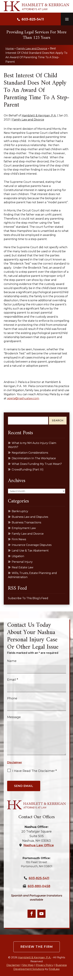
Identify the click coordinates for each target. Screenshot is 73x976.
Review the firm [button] (36, 947)
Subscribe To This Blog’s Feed (28, 598)
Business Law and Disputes (30, 516)
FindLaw (54, 969)
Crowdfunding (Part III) (27, 469)
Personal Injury (22, 561)
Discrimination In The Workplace (34, 458)
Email (12, 680)
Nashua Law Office (38, 845)
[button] (67, 19)
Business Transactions (26, 522)
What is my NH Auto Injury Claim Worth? (32, 445)
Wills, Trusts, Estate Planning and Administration (32, 575)
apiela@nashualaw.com (23, 398)
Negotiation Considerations (30, 452)
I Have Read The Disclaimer (34, 771)
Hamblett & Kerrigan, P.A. (39, 115)
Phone (12, 698)
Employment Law (24, 528)
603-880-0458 (39, 886)
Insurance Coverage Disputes (31, 545)
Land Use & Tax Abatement (30, 550)
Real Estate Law (22, 567)
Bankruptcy (20, 511)
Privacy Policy (44, 965)
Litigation (18, 556)
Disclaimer (14, 762)
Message (14, 717)
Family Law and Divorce (28, 119)
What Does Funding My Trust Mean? (37, 464)
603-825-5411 (33, 19)
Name (11, 661)
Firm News (19, 539)
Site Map (28, 965)
